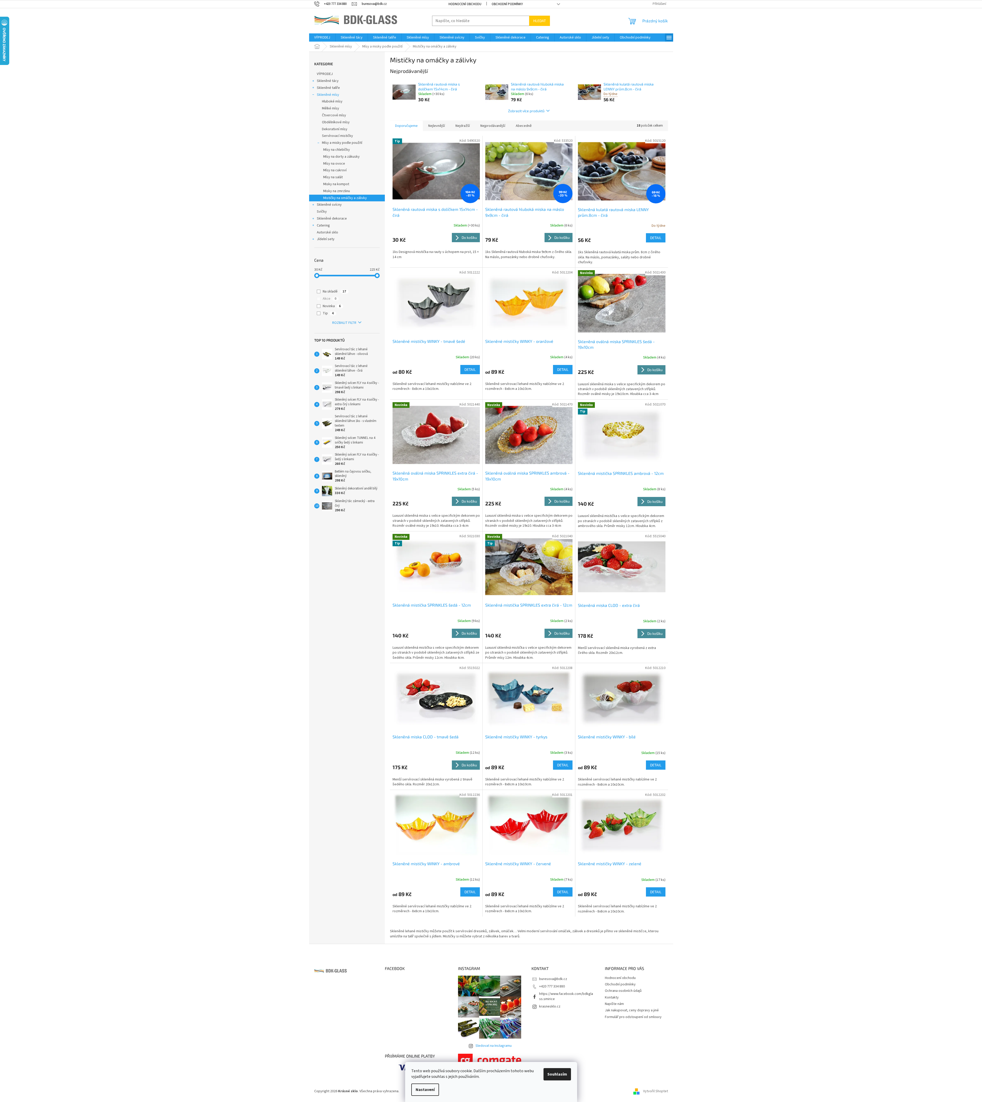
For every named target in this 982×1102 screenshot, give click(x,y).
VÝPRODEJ (325, 74)
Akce (329, 298)
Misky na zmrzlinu (336, 191)
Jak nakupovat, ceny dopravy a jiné (632, 1010)
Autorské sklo (327, 232)
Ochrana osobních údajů (623, 990)
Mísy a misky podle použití (342, 142)
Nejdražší (462, 125)
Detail (655, 238)
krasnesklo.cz (549, 1006)
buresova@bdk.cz (553, 979)
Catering (323, 225)
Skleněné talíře (328, 87)
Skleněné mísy (328, 94)
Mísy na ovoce (334, 163)
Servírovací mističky (337, 135)
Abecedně (524, 125)
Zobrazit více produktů (526, 111)
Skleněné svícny (329, 204)
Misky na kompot (336, 184)
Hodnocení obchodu (465, 4)
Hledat (539, 20)
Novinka (332, 306)
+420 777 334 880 (552, 986)
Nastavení (425, 1089)
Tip (328, 313)
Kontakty (612, 997)
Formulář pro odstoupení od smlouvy (633, 1017)
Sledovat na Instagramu (493, 1045)
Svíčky (322, 211)
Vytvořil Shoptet (655, 1091)
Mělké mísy (330, 108)
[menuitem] (322, 37)
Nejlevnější (436, 125)
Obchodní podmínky (507, 4)
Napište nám (614, 1003)
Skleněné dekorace (332, 218)
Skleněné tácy (328, 80)
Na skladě (334, 291)
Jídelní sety (326, 239)
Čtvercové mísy (334, 115)
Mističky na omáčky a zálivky (345, 198)
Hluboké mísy (332, 101)
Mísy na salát (333, 177)
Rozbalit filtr (344, 322)
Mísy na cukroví (335, 170)
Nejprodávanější (492, 125)
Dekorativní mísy (334, 129)
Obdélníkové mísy (336, 122)
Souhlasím (557, 1074)
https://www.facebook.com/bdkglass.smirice (566, 996)
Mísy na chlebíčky (336, 149)
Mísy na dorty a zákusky (341, 156)
